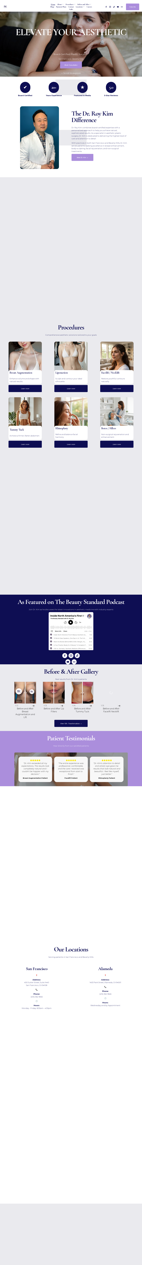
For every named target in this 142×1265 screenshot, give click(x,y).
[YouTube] (118, 7)
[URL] (122, 7)
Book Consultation (71, 65)
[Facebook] (106, 7)
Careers (89, 7)
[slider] (25, 693)
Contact (71, 7)
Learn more (25, 388)
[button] (33, 706)
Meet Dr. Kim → (82, 157)
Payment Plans (61, 7)
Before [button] (18, 701)
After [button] (32, 701)
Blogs (52, 7)
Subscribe (132, 7)
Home (53, 4)
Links (71, 9)
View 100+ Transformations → (71, 723)
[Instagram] (110, 7)
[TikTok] (114, 7)
